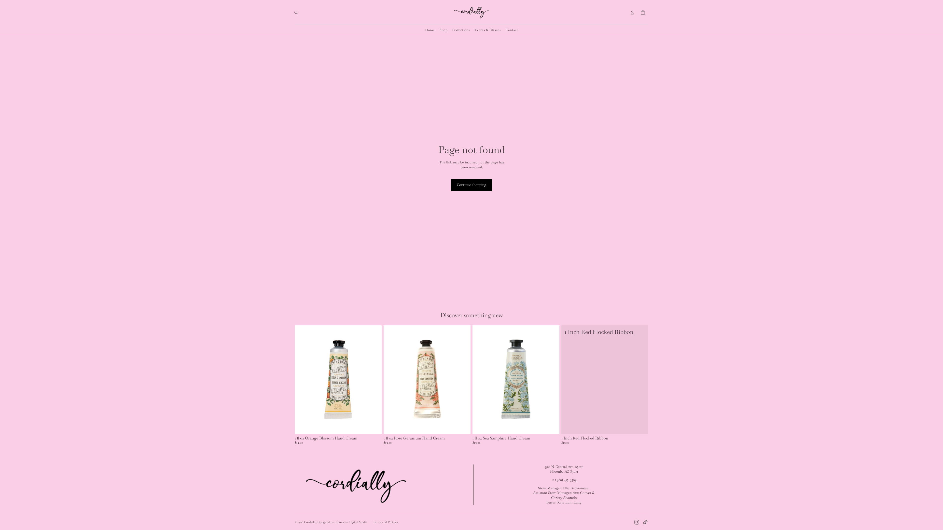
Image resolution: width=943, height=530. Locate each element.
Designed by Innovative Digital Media (342, 522)
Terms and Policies (385, 522)
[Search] (296, 12)
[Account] (632, 12)
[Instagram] (637, 522)
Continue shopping (471, 185)
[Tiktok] (645, 522)
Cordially (310, 522)
